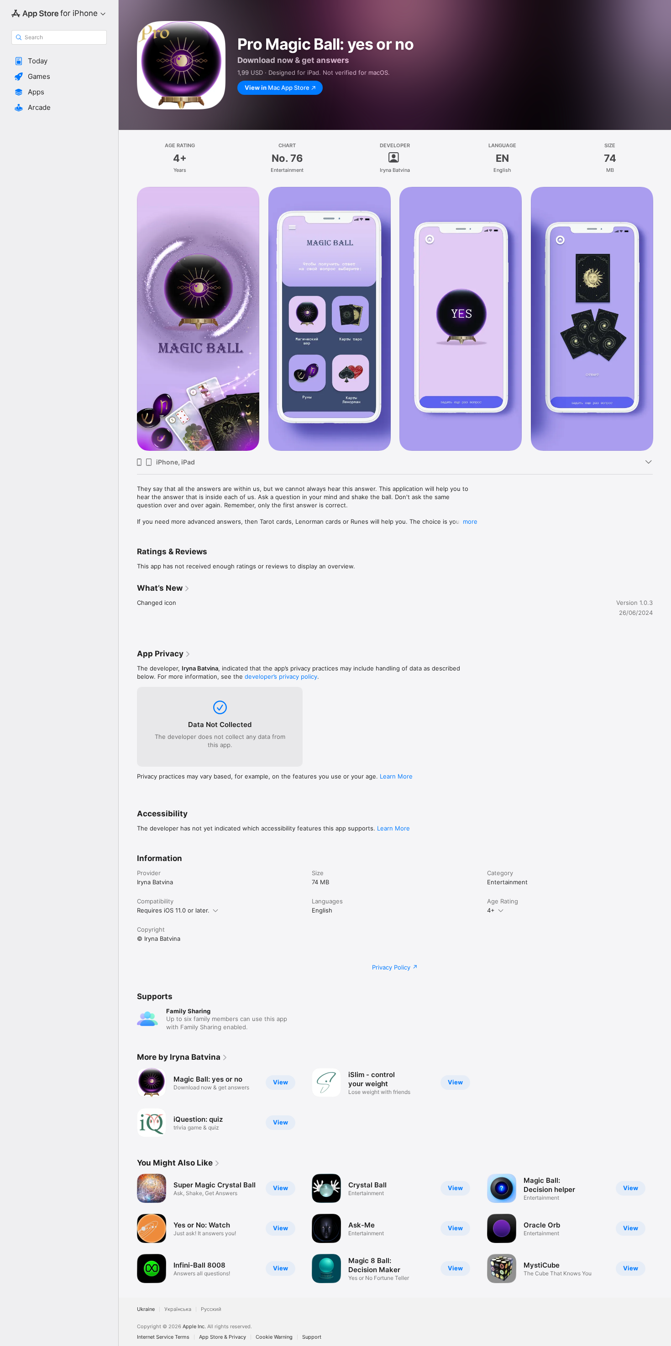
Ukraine (146, 1309)
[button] (59, 61)
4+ (491, 910)
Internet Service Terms (163, 1337)
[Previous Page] (127, 1228)
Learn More (396, 776)
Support (311, 1337)
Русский (211, 1309)
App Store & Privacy (222, 1337)
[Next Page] (661, 1228)
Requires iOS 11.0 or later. (173, 910)
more (470, 521)
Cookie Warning (274, 1337)
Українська (177, 1309)
